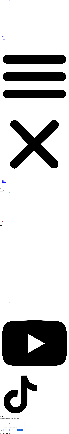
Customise (6, 429)
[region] (13, 426)
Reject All (13, 429)
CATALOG (4, 38)
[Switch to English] (2, 221)
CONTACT (4, 39)
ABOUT (3, 37)
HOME (3, 36)
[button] (34, 110)
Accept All (19, 429)
